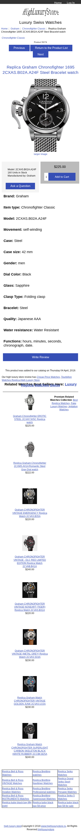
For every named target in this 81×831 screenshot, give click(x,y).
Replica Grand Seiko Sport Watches (65, 781)
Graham (15, 28)
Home (58, 2)
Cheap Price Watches (48, 377)
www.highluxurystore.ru (53, 826)
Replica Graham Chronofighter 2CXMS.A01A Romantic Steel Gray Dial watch (29, 466)
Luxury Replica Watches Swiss (49, 384)
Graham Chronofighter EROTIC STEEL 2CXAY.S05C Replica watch (29, 419)
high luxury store (13, 826)
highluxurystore (46, 829)
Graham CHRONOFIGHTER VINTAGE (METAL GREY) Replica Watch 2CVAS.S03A (30, 653)
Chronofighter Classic (33, 28)
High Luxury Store (30, 380)
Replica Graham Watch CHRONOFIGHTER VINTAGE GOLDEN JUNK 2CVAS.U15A (30, 700)
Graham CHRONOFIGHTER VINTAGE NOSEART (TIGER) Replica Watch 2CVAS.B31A (29, 606)
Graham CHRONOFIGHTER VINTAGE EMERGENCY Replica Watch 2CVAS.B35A (29, 512)
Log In (71, 2)
